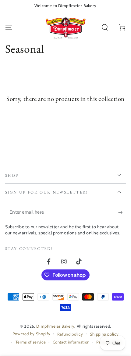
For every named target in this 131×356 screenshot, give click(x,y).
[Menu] (8, 27)
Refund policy (70, 334)
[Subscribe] (122, 212)
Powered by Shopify (31, 333)
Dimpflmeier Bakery (55, 326)
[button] (105, 27)
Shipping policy (104, 334)
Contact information (71, 342)
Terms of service (31, 342)
